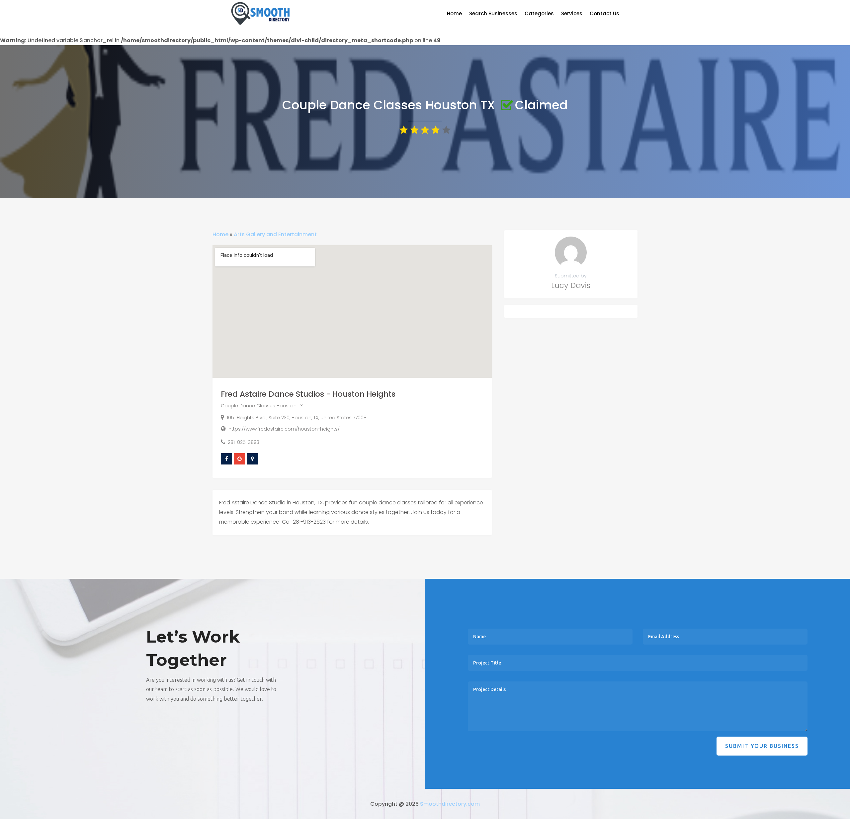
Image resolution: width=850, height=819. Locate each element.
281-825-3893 (243, 442)
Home (454, 14)
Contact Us (604, 14)
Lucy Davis (570, 285)
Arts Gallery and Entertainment (275, 234)
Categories (539, 14)
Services (571, 14)
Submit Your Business (762, 746)
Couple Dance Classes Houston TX (262, 405)
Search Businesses (493, 14)
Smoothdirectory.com (450, 804)
